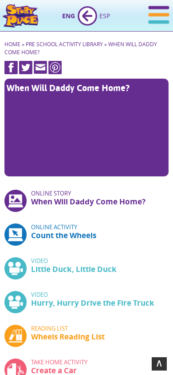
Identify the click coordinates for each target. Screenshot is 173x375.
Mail (40, 67)
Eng (68, 16)
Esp (104, 16)
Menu (159, 16)
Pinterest (55, 67)
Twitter (25, 67)
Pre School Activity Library (64, 44)
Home (21, 16)
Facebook (11, 67)
